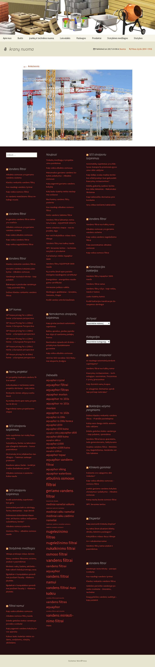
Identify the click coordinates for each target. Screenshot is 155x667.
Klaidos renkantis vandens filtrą (20, 182)
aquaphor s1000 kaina (58, 447)
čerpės (48, 625)
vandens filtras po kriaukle (55, 611)
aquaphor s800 (69, 432)
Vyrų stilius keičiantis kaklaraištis (101, 204)
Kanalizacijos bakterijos (95, 268)
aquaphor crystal (55, 380)
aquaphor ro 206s (55, 417)
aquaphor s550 (54, 425)
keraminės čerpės (52, 501)
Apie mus (7, 38)
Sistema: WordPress (77, 660)
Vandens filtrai (17, 169)
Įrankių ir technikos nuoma (41, 38)
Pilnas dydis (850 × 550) (141, 49)
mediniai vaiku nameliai (60, 511)
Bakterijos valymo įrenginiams (98, 408)
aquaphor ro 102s (57, 413)
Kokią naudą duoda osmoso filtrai (101, 499)
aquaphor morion (56, 394)
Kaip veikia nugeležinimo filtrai (19, 244)
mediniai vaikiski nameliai (55, 508)
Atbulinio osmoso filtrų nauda (19, 616)
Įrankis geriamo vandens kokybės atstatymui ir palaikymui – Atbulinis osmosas (101, 491)
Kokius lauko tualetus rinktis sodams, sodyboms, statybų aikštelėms (20, 639)
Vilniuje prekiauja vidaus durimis (20, 553)
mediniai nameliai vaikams (60, 504)
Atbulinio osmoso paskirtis (18, 526)
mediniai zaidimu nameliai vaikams (58, 524)
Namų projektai (18, 371)
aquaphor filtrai (57, 385)
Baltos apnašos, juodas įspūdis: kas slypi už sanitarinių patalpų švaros (60, 334)
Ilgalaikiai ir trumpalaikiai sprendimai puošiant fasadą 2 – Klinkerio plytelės (21, 588)
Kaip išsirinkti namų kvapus (98, 384)
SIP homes (15, 309)
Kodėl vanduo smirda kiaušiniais (60, 299)
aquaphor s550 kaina (57, 429)
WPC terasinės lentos (96, 504)
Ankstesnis (31, 66)
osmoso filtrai (57, 554)
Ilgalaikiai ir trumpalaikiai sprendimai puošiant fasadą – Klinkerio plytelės (21, 577)
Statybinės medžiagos (117, 38)
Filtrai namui (16, 605)
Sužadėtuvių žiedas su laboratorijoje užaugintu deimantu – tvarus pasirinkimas (21, 446)
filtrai (51, 484)
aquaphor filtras (57, 390)
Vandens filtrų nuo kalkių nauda (60, 243)
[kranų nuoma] (77, 104)
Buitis (20, 38)
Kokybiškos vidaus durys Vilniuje (100, 536)
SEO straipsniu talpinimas (96, 156)
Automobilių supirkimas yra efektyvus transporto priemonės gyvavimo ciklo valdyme (101, 167)
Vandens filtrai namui (95, 284)
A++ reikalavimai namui (96, 541)
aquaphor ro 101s (57, 399)
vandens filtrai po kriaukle (55, 598)
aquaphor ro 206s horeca (59, 421)
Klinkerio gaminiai (99, 467)
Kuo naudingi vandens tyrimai (19, 187)
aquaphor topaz (56, 455)
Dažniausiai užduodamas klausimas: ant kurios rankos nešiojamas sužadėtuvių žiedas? (21, 518)
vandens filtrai (59, 560)
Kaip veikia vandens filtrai (17, 239)
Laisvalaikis (65, 38)
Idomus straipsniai (100, 355)
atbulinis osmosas (60, 478)
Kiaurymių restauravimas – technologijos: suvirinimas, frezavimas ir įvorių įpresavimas (101, 376)
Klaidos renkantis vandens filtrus (21, 264)
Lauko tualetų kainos (95, 296)
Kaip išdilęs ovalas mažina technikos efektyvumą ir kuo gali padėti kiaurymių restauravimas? (101, 178)
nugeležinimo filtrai (61, 542)
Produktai (96, 38)
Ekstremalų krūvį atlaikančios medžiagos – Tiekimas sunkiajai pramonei (21, 457)
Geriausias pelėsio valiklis (57, 287)
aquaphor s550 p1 (53, 433)
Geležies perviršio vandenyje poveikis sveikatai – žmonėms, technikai (101, 589)
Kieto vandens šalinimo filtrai (59, 215)
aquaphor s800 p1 (53, 440)
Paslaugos (81, 38)
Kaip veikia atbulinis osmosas (59, 168)
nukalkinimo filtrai (60, 548)
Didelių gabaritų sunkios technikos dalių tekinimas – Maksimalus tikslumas (101, 189)
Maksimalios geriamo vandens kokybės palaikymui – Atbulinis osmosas (61, 175)
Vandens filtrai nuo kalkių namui (100, 224)
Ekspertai (94, 518)
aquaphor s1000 (55, 443)
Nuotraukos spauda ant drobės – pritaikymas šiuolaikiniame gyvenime (61, 345)
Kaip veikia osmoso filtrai (17, 191)
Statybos (138, 38)
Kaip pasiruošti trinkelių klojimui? (101, 524)
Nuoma (123, 49)
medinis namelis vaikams (55, 527)
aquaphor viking (56, 469)
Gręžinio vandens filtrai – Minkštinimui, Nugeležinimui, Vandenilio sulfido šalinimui (101, 450)
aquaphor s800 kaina (57, 436)
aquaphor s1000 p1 (54, 451)
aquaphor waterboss (58, 473)
